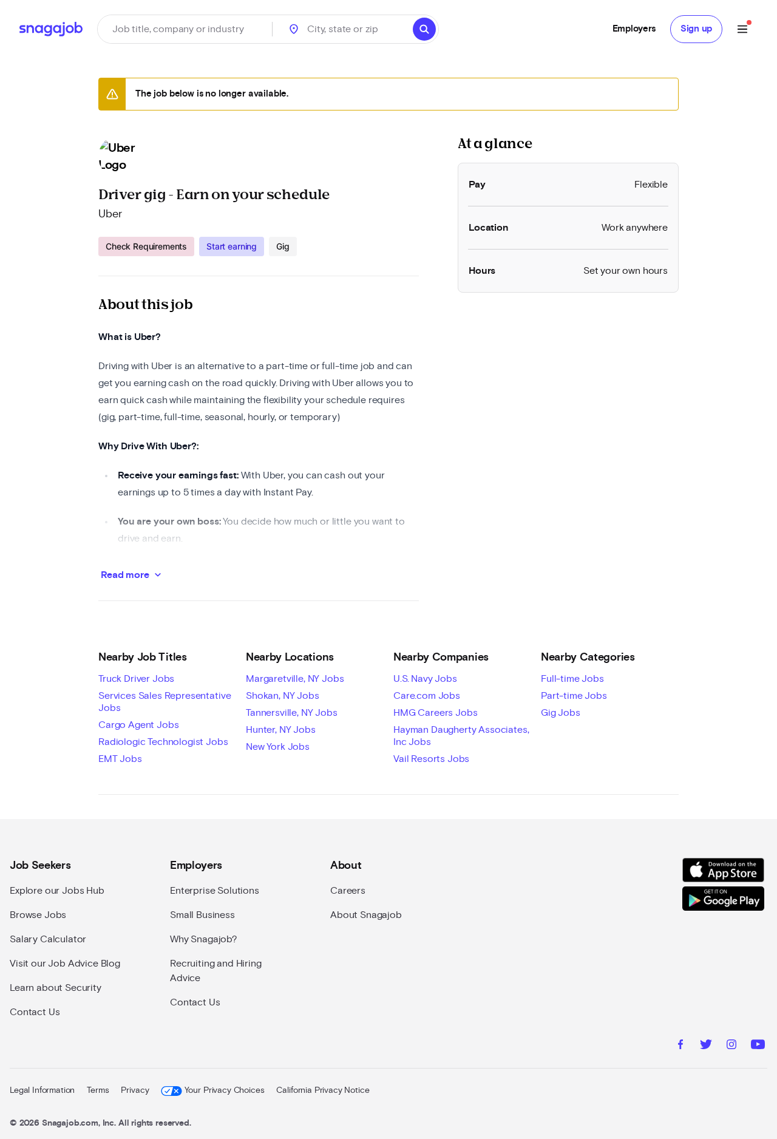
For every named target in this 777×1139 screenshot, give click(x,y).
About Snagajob (366, 915)
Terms (98, 1090)
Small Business (202, 915)
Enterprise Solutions (214, 891)
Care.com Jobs (426, 696)
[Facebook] (680, 1046)
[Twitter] (706, 1046)
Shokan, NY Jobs (282, 696)
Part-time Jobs (574, 696)
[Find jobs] (424, 29)
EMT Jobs (120, 759)
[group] (197, 246)
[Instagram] (731, 1046)
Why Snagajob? (203, 939)
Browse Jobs (38, 915)
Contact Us (34, 1012)
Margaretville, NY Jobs (295, 679)
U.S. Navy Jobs (425, 679)
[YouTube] (758, 1046)
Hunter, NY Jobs (281, 730)
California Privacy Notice (322, 1090)
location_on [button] (294, 29)
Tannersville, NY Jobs (292, 713)
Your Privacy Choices (224, 1090)
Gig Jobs (560, 713)
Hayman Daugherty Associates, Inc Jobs (461, 736)
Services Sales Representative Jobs (164, 702)
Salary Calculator (48, 939)
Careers (347, 891)
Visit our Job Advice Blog (65, 963)
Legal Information (42, 1090)
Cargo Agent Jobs (138, 725)
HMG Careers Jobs (435, 713)
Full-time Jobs (572, 679)
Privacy (135, 1090)
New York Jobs (278, 747)
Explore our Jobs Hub (57, 891)
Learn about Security (55, 988)
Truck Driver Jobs (136, 679)
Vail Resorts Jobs (431, 759)
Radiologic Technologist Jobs (163, 742)
